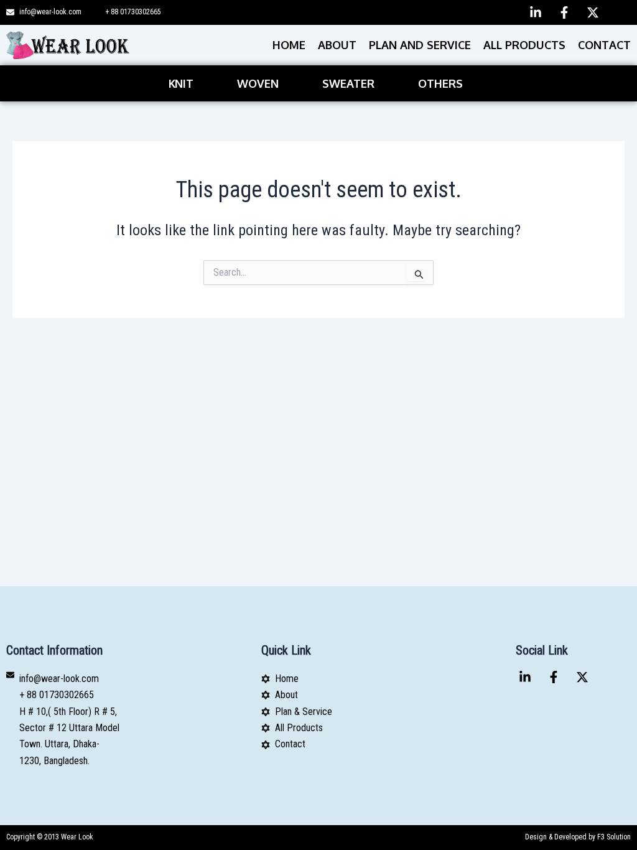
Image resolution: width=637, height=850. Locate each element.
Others (440, 83)
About (337, 44)
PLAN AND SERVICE (420, 44)
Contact (604, 44)
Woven (258, 83)
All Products (524, 44)
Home (288, 44)
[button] (184, 83)
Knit (181, 83)
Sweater (348, 83)
